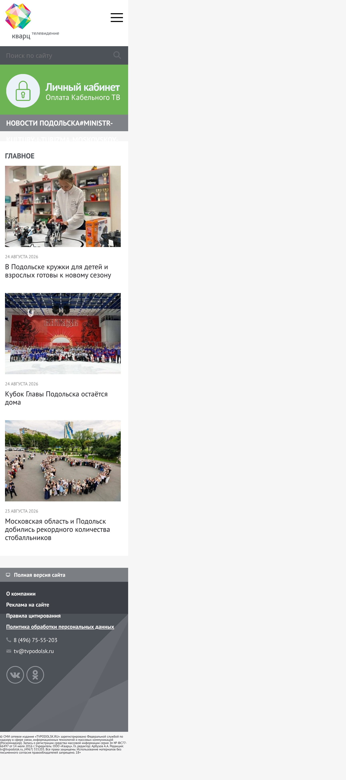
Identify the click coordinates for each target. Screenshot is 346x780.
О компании (21, 593)
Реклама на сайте (27, 604)
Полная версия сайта (39, 574)
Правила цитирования (33, 615)
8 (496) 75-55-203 (35, 640)
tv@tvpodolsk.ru (34, 651)
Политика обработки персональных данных (60, 626)
